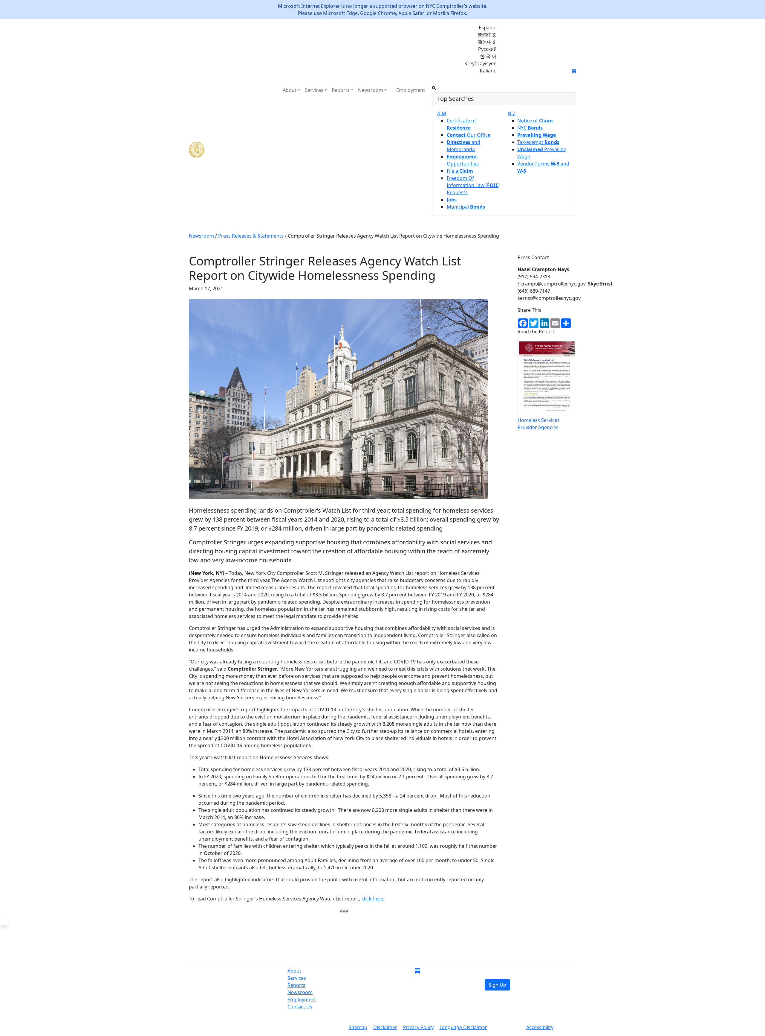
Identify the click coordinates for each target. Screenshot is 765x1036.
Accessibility (539, 1027)
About (294, 970)
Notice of (535, 120)
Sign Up (497, 985)
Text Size (506, 1028)
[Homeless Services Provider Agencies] (547, 377)
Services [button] (314, 90)
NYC (530, 127)
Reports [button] (341, 90)
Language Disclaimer (463, 1027)
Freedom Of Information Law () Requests (473, 185)
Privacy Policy (418, 1027)
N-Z (511, 113)
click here (372, 898)
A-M (441, 113)
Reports (296, 985)
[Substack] (574, 70)
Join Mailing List (525, 71)
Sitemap (358, 1027)
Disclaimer (385, 1027)
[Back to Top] (4, 923)
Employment (410, 90)
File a (460, 171)
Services (296, 978)
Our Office (468, 135)
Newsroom (300, 992)
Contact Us (299, 1006)
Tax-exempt (538, 142)
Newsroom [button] (370, 90)
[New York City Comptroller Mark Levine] (232, 149)
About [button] (289, 90)
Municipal (466, 206)
